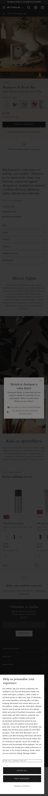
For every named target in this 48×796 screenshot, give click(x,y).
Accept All (22, 770)
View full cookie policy (14, 761)
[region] (22, 734)
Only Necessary (22, 778)
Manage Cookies (22, 786)
